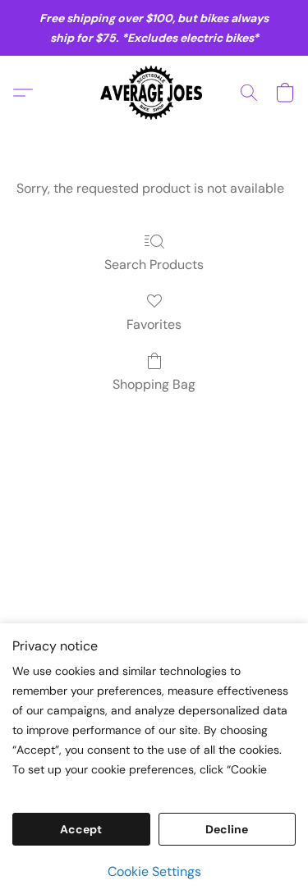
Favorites (154, 324)
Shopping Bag (154, 384)
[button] (154, 93)
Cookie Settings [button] (154, 871)
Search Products (154, 264)
